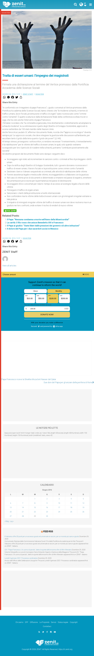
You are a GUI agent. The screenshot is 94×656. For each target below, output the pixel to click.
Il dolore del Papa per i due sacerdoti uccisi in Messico (32, 229)
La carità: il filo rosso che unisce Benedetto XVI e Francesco (35, 222)
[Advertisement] (47, 361)
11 (71, 503)
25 (71, 512)
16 (47, 507)
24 (59, 512)
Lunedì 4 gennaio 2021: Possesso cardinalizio (21, 558)
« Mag (7, 521)
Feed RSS (48, 531)
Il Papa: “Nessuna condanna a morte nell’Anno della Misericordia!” (38, 219)
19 (83, 507)
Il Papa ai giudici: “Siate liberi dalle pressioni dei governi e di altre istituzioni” (43, 225)
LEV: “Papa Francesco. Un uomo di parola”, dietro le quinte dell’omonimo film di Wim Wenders (38, 550)
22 (35, 512)
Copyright (73, 622)
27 (11, 516)
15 (35, 507)
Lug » (12, 521)
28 (23, 516)
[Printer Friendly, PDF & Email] (10, 210)
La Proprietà (44, 622)
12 (83, 503)
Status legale (63, 622)
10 (59, 503)
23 (47, 512)
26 (83, 512)
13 (11, 507)
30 (47, 516)
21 (23, 512)
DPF (26, 622)
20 (11, 512)
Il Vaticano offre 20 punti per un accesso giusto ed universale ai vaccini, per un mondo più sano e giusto (42, 536)
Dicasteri (6, 13)
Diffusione (34, 622)
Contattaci (47, 626)
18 (71, 507)
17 (59, 507)
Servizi (53, 622)
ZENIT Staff (28, 94)
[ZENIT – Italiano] (26, 4)
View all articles (9, 265)
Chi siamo (19, 622)
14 (23, 507)
